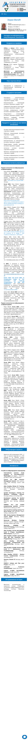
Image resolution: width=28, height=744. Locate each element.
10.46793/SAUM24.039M (10, 289)
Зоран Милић (14, 19)
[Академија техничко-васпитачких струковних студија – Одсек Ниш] (14, 3)
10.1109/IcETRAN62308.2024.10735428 (14, 274)
